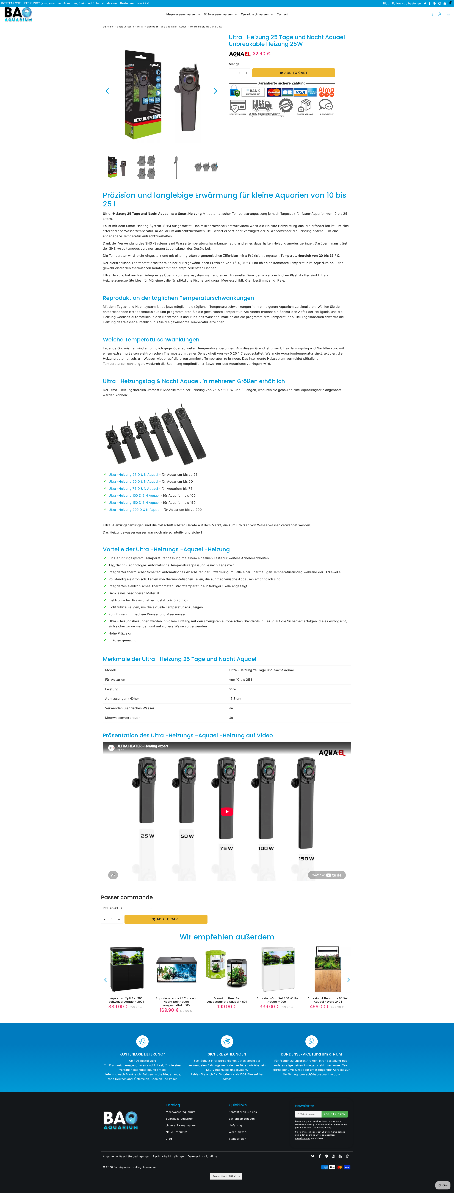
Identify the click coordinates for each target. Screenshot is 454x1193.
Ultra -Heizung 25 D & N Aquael (133, 474)
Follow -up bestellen (406, 3)
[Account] (440, 14)
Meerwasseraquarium (180, 1112)
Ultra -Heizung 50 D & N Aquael (133, 481)
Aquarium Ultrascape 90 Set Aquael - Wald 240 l (328, 1000)
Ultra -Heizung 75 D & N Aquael (133, 488)
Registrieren (334, 1114)
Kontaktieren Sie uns (243, 1112)
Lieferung (235, 1125)
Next (215, 91)
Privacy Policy (324, 1127)
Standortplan (237, 1138)
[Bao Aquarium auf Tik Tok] (450, 3)
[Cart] (448, 14)
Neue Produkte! (176, 1132)
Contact (282, 14)
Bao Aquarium (122, 1167)
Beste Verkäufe (125, 26)
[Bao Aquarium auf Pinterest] (434, 3)
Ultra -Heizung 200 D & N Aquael (134, 510)
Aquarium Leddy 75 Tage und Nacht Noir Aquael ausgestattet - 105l (177, 1001)
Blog (386, 3)
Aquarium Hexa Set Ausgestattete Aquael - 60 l (227, 1000)
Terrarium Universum (255, 14)
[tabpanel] (117, 166)
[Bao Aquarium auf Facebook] (430, 3)
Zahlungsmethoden (242, 1118)
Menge (234, 64)
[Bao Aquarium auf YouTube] (445, 3)
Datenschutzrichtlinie (202, 1156)
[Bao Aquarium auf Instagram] (440, 3)
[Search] (431, 14)
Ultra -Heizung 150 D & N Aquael (134, 502)
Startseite (108, 26)
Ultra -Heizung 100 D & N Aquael (134, 495)
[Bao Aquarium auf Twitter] (425, 3)
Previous (107, 91)
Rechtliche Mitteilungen (169, 1156)
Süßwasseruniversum (218, 14)
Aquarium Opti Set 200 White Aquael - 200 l (277, 1000)
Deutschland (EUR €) (225, 1176)
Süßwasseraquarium (179, 1118)
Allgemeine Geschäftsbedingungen (127, 1156)
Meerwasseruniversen (181, 14)
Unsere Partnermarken (181, 1125)
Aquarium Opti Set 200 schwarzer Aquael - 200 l (126, 1000)
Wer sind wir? (238, 1132)
